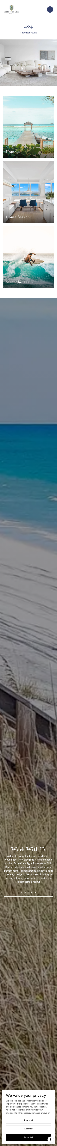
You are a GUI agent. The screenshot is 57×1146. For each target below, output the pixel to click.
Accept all (28, 1137)
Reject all (28, 1120)
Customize (28, 1129)
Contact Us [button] (28, 892)
